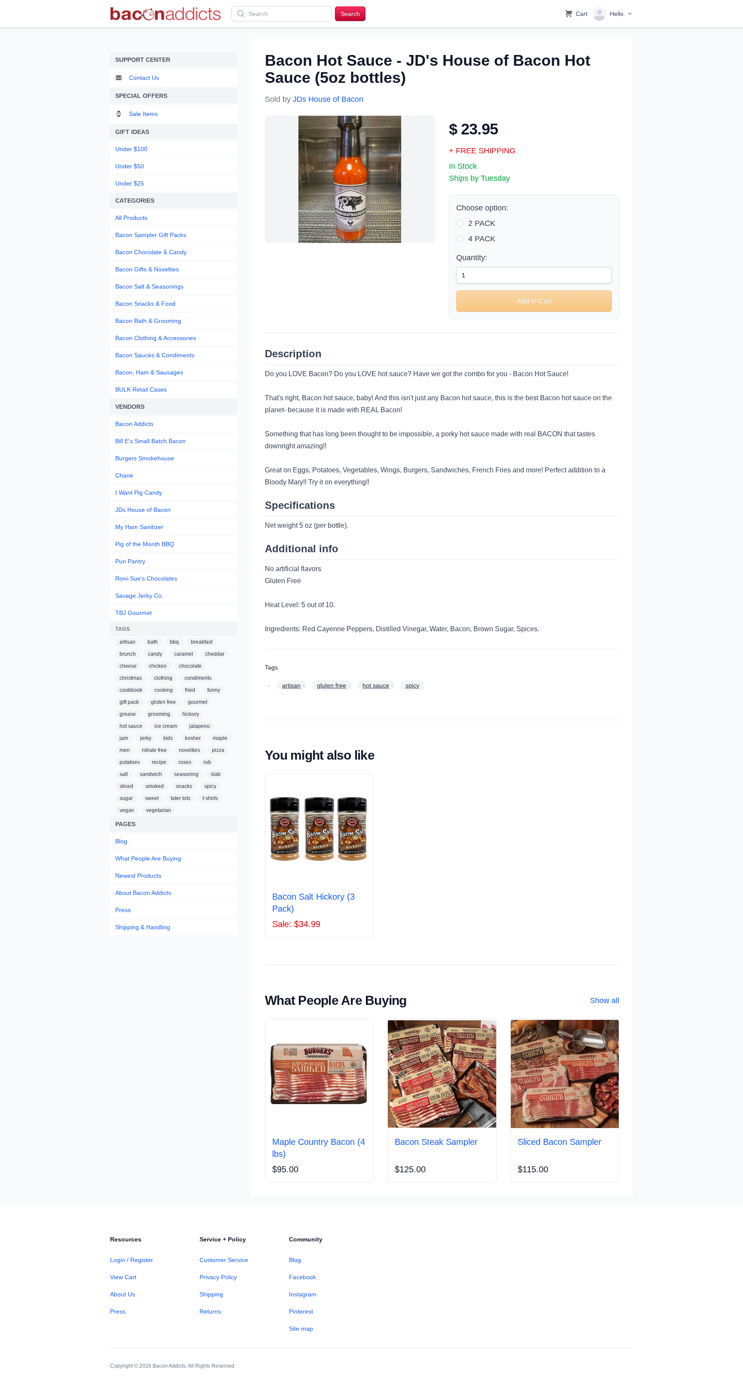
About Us (122, 1294)
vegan (127, 810)
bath (152, 642)
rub (207, 762)
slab (216, 774)
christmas (131, 678)
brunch (128, 654)
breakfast (201, 642)
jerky (145, 738)
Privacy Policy (218, 1277)
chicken (158, 666)
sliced (126, 786)
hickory (190, 714)
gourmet (197, 702)
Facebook (302, 1277)
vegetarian (158, 810)
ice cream (165, 726)
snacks (184, 786)
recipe (159, 762)
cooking (163, 690)
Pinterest (301, 1311)
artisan (127, 642)
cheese (128, 666)
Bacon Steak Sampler (436, 1142)
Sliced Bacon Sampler (560, 1142)
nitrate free (154, 750)
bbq (174, 642)
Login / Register (131, 1259)
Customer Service (224, 1259)
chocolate (190, 666)
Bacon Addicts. (170, 1366)
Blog (295, 1259)
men (125, 750)
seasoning (186, 774)
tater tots (180, 798)
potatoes (130, 762)
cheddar (214, 654)
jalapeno (199, 726)
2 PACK (481, 223)
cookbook (131, 690)
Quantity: (471, 257)
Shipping (211, 1294)
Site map (301, 1328)
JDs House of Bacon (328, 99)
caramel (183, 654)
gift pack (129, 702)
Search (350, 13)
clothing (163, 678)
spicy (210, 786)
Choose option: (482, 208)
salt (124, 774)
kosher (193, 738)
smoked (154, 786)
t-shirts (210, 798)
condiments (198, 678)
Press (118, 1311)
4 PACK (481, 238)
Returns (210, 1311)
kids (168, 738)
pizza (218, 750)
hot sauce (131, 726)
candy (155, 654)
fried (190, 690)
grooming (159, 714)
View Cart (123, 1277)
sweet (152, 798)
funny (213, 690)
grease (128, 714)
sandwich (151, 774)
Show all (604, 1000)
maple (220, 738)
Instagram (302, 1294)
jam (124, 738)
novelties (189, 750)
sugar (126, 798)
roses (184, 762)
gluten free (163, 702)
